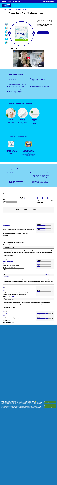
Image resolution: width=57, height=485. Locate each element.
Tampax (6, 5)
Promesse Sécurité (44, 5)
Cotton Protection (10, 9)
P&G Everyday (4, 1)
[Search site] (41, 1)
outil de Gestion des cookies (34, 407)
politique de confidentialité (24, 406)
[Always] (9, 1)
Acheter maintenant (43, 32)
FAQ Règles (51, 5)
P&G (13, 1)
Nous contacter (17, 1)
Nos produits (28, 5)
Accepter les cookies (50, 402)
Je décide (50, 407)
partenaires (21, 402)
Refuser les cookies (50, 404)
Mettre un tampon (36, 5)
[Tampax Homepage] (2, 9)
